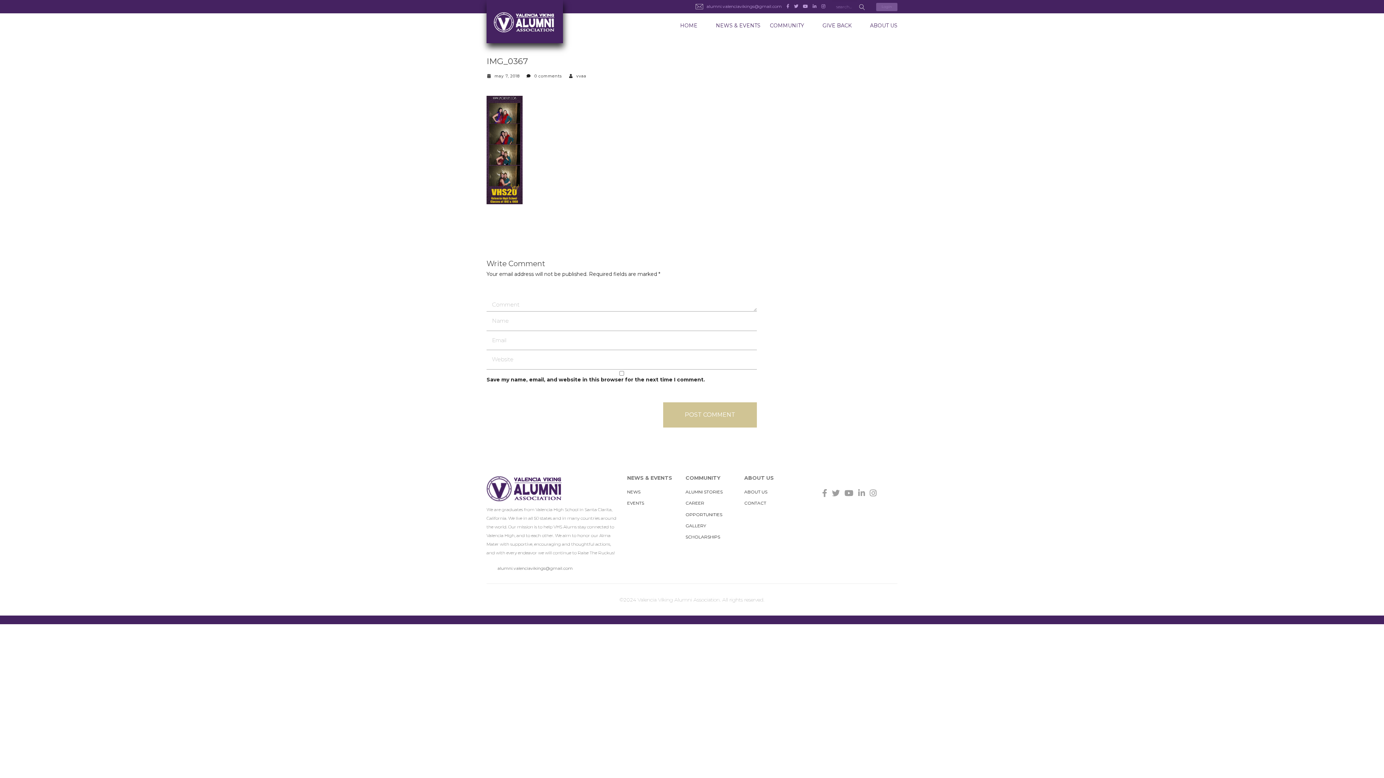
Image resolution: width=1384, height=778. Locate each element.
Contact (755, 503)
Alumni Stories (704, 492)
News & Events (738, 25)
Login (887, 6)
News (633, 492)
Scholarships (703, 537)
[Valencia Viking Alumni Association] (527, 21)
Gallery (696, 525)
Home (688, 25)
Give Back (837, 25)
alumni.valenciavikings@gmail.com (535, 568)
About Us (883, 25)
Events (635, 503)
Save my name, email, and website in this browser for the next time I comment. (596, 379)
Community (787, 25)
